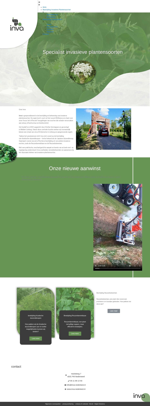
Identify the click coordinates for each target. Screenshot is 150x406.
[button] (75, 3)
